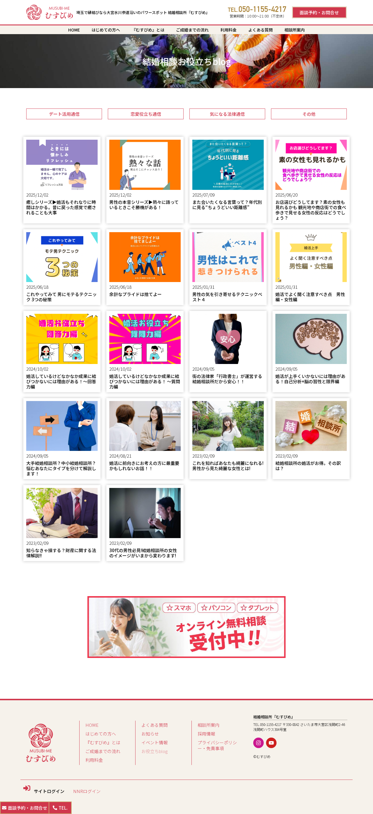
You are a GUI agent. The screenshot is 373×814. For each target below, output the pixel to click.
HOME (74, 30)
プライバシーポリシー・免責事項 (217, 745)
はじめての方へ (106, 30)
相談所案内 (294, 30)
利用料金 (228, 30)
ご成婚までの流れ (192, 30)
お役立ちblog (154, 751)
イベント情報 (154, 742)
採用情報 (206, 734)
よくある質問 (260, 30)
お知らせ (150, 734)
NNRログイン (87, 791)
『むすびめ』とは (148, 30)
